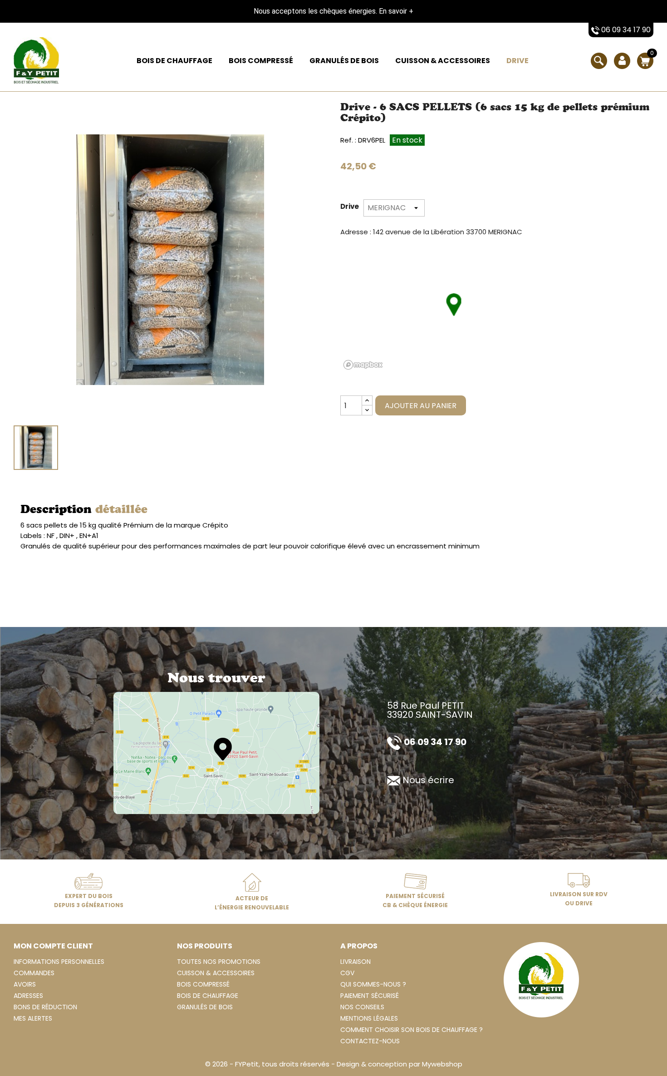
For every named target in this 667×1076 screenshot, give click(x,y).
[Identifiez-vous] (622, 67)
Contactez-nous (370, 1041)
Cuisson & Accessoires (442, 60)
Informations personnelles (59, 961)
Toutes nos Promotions (218, 961)
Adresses (28, 995)
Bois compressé (261, 60)
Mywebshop (442, 1064)
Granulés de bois (344, 60)
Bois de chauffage (174, 60)
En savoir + (396, 11)
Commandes (34, 972)
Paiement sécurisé (369, 995)
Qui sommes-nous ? (373, 984)
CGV (347, 972)
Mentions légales (369, 1018)
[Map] (216, 752)
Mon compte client (53, 946)
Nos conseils (362, 1007)
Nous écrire (428, 780)
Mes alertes (33, 1018)
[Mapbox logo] (363, 365)
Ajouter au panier (420, 405)
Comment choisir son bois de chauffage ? (411, 1029)
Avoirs (25, 984)
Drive (517, 60)
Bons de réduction (45, 1007)
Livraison (355, 961)
